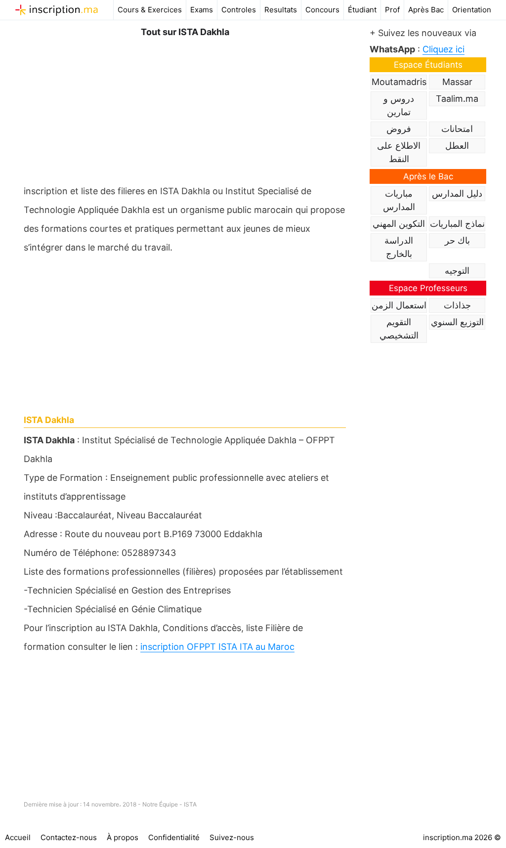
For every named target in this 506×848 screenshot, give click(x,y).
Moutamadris (399, 82)
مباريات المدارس (399, 200)
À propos (122, 837)
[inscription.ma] (56, 9)
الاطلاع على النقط (399, 152)
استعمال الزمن (399, 305)
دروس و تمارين (398, 105)
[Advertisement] (185, 108)
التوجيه (457, 270)
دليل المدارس (457, 193)
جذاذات (457, 305)
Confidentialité (174, 837)
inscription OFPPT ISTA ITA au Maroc (217, 646)
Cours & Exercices (150, 9)
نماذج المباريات (457, 223)
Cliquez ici (443, 49)
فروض (398, 129)
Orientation (471, 9)
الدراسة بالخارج (398, 247)
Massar (457, 82)
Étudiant (362, 9)
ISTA (190, 804)
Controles (238, 9)
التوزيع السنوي (457, 322)
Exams (201, 9)
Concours (322, 9)
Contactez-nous (69, 837)
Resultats (280, 9)
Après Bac (426, 9)
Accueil (18, 837)
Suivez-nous (232, 837)
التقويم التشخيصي (399, 328)
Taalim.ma (457, 98)
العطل (457, 145)
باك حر (457, 240)
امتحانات (457, 129)
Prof (392, 9)
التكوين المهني (399, 223)
